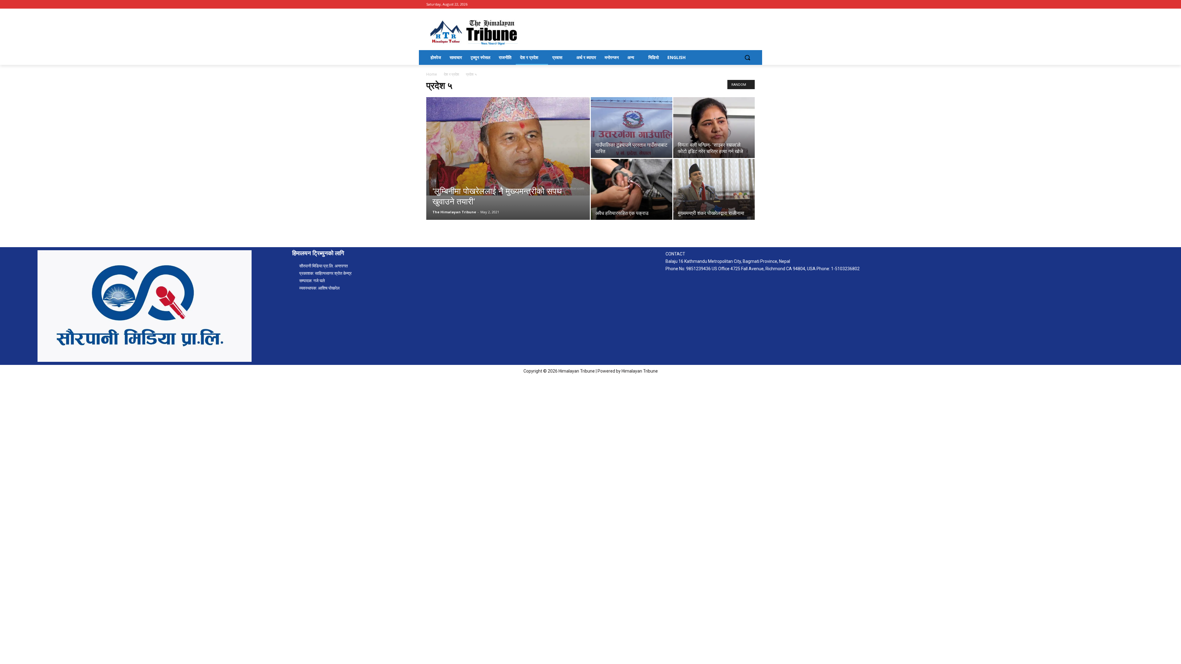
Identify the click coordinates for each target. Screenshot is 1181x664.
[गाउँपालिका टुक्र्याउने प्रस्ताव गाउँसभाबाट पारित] (631, 127)
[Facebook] (751, 4)
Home (431, 74)
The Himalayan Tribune (454, 212)
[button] (747, 57)
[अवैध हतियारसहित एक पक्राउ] (631, 189)
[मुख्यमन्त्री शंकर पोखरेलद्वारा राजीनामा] (714, 189)
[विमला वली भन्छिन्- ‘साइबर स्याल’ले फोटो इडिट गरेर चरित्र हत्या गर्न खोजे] (714, 127)
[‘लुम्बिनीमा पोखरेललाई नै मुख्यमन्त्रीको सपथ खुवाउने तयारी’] (508, 146)
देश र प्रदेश (451, 74)
